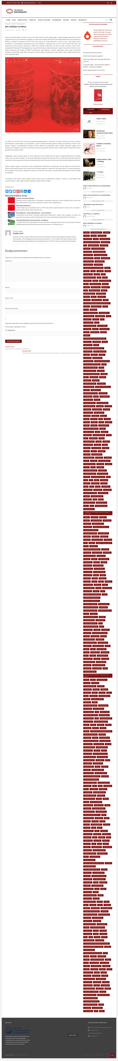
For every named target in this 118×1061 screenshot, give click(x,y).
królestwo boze (98, 565)
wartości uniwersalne (97, 959)
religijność (87, 808)
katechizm (95, 536)
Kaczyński (94, 517)
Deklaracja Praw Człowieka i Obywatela (95, 338)
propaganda (88, 763)
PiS (97, 712)
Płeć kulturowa (88, 718)
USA (105, 953)
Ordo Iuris (95, 683)
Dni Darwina (88, 351)
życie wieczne (88, 1011)
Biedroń (105, 284)
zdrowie (103, 991)
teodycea (107, 905)
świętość (87, 885)
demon (104, 341)
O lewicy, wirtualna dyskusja (25, 198)
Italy (92, 486)
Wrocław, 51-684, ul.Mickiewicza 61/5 (100, 1027)
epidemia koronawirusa (90, 393)
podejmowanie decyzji (101, 721)
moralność (87, 633)
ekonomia (95, 380)
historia (86, 451)
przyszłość (87, 786)
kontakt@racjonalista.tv (29, 2)
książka (103, 575)
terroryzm (104, 911)
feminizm (94, 419)
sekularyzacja (88, 840)
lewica (26, 30)
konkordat (87, 552)
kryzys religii (88, 572)
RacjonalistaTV (93, 1036)
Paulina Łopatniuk (104, 696)
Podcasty (32, 20)
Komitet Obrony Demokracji (92, 549)
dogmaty (94, 354)
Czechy (95, 329)
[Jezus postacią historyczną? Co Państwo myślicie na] (81, 1030)
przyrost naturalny (103, 782)
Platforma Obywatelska (91, 715)
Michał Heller (100, 620)
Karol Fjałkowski (103, 533)
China (105, 306)
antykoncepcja (99, 261)
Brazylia (87, 296)
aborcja (86, 232)
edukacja (104, 374)
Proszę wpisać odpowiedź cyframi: (15, 327)
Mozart (86, 636)
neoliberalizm (95, 652)
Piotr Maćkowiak (98, 708)
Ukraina (97, 937)
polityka (103, 728)
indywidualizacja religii (90, 470)
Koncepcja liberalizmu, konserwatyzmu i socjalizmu (32, 220)
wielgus (87, 966)
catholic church (96, 300)
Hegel (104, 444)
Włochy (102, 969)
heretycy (87, 448)
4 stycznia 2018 (101, 148)
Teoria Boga (95, 908)
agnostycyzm (105, 242)
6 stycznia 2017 (101, 135)
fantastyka (95, 416)
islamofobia (95, 483)
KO (85, 543)
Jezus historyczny (89, 502)
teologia (87, 908)
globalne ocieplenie (99, 435)
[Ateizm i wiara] (89, 118)
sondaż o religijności (99, 850)
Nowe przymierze (89, 662)
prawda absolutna (89, 747)
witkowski (94, 969)
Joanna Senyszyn (89, 509)
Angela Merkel (88, 258)
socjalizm (87, 847)
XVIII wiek (99, 988)
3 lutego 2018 (101, 164)
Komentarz (9, 261)
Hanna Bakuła (88, 444)
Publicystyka (22, 20)
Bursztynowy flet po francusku (92, 52)
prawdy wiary (88, 750)
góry (86, 438)
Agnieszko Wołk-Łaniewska (92, 242)
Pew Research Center (90, 705)
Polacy (93, 725)
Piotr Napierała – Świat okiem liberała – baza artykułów (33, 213)
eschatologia (88, 396)
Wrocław (105, 982)
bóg (86, 290)
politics (108, 725)
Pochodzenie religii (106, 718)
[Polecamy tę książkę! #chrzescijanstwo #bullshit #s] (64, 1030)
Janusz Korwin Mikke (90, 493)
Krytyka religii (88, 568)
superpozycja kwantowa (99, 876)
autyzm (97, 274)
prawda (108, 744)
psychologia (108, 786)
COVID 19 (87, 319)
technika (93, 905)
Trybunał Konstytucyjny (97, 927)
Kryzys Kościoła (99, 568)
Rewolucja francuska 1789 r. (92, 815)
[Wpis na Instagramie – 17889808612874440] (73, 1025)
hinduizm (105, 448)
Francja (86, 425)
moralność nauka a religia (99, 633)
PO (97, 718)
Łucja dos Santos (89, 588)
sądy (97, 831)
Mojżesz (97, 629)
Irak (108, 477)
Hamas (98, 441)
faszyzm (103, 416)
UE (85, 937)
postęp (95, 737)
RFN (104, 815)
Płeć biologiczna (104, 715)
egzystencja (94, 377)
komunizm (105, 549)
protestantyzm (98, 763)
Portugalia (87, 737)
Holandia (87, 454)
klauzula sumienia (97, 539)
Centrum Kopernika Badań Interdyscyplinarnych (97, 303)
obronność (87, 668)
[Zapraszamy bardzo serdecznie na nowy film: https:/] (73, 1030)
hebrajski (97, 444)
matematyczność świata (91, 607)
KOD (86, 546)
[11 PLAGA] (89, 172)
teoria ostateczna (106, 908)
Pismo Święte (104, 712)
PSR (100, 786)
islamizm (87, 483)
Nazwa (7, 287)
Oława (86, 679)
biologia (87, 287)
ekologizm (87, 380)
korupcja (87, 559)
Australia (100, 271)
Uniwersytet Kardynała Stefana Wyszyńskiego (96, 943)
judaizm (86, 517)
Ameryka (87, 248)
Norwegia (105, 658)
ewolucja (106, 409)
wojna (96, 972)
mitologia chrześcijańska (91, 626)
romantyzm (99, 818)
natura (86, 649)
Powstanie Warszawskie (91, 741)
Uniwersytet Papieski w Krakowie (93, 946)
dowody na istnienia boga (102, 361)
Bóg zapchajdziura (89, 293)
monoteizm (105, 629)
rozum (102, 821)
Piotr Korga (88, 708)
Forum (39, 2)
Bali (99, 277)
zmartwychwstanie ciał (90, 998)
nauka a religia (101, 649)
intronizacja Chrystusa (98, 477)
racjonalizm (103, 789)
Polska (13, 23)
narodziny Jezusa (98, 646)
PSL (95, 786)
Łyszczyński (88, 591)
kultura (95, 578)
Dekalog (87, 335)
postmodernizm (104, 737)
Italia (86, 486)
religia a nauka (88, 805)
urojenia (108, 946)
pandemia (87, 692)
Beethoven (87, 280)
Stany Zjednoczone (89, 866)
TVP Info (103, 930)
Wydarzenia (56, 20)
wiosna (86, 969)
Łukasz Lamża (107, 588)
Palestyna (104, 689)
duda (104, 364)
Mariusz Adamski (103, 604)
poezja (86, 725)
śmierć (105, 843)
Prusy (97, 766)
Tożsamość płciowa (89, 924)
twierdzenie (88, 934)
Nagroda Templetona (90, 642)
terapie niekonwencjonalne (91, 911)
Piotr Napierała (88, 712)
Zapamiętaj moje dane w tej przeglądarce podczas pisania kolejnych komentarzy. (29, 323)
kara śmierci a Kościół (90, 533)
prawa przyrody (99, 744)
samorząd (104, 831)
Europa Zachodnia (102, 403)
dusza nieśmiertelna (90, 371)
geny (97, 432)
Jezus (100, 499)
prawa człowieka (105, 741)
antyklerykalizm (88, 261)
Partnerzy (109, 1054)
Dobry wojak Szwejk (100, 351)
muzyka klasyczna (89, 639)
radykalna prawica (89, 798)
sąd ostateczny (88, 831)
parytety (102, 692)
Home (8, 20)
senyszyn (106, 840)
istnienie (104, 483)
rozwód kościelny (96, 824)
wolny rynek (88, 982)
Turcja (95, 930)
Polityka (8, 23)
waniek (86, 959)
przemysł (87, 770)
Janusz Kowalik (103, 493)
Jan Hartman (88, 489)
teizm (100, 905)
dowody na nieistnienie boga (92, 364)
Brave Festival (101, 293)
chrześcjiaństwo (89, 316)
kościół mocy (88, 562)
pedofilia (87, 699)
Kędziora (87, 539)
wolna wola (96, 975)
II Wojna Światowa (89, 464)
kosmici (96, 562)
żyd (96, 1011)
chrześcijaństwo (104, 313)
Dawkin (103, 332)
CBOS (105, 300)
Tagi (90, 112)
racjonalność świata (99, 792)
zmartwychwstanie (103, 995)
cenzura (87, 306)
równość (95, 821)
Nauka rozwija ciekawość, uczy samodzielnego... (97, 185)
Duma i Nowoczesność (90, 367)
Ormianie (100, 686)
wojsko (103, 972)
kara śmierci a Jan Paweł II (101, 527)
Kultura (66, 20)
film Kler (107, 419)
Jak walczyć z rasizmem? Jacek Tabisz (105, 132)
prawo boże (88, 753)
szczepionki (88, 892)
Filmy (14, 20)
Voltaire (93, 956)
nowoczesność (101, 662)
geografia (104, 432)
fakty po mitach (99, 412)
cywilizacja (87, 329)
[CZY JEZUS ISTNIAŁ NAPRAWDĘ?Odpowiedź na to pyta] (81, 1025)
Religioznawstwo (89, 811)
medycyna (93, 613)
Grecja (101, 438)
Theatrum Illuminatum (90, 914)
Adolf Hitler (88, 239)
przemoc (105, 766)
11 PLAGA (100, 172)
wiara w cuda (104, 962)
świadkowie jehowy (99, 879)
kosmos (104, 562)
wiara (86, 962)
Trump (86, 927)
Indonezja (100, 467)
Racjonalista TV (9, 1055)
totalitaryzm (88, 921)
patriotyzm (93, 696)
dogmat (86, 354)
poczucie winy (88, 721)
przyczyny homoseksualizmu (92, 776)
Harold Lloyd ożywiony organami (93, 56)
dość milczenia (88, 361)
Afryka (95, 239)
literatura (97, 584)
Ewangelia (87, 409)
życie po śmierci (97, 1008)
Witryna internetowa (11, 308)
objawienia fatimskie (99, 665)
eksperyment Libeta (90, 383)
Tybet (95, 934)
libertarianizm (88, 584)
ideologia (93, 460)
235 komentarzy (101, 150)
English (86, 390)
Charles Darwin (96, 306)
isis (91, 480)
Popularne (90, 109)
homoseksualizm (89, 457)
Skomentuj (18, 30)
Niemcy (93, 655)
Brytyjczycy (102, 296)
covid (108, 316)
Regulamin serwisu (100, 1054)
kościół (94, 559)
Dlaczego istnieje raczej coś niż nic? (94, 348)
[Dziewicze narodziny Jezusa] (89, 143)
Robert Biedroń (89, 818)
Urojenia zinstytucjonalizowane (93, 953)
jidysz (86, 506)
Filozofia (94, 422)
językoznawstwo (101, 502)
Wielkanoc (106, 966)
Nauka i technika (44, 20)
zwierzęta (87, 1008)
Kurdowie (102, 578)
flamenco (108, 422)
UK (91, 937)
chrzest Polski (100, 316)
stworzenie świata (98, 872)
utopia (86, 956)
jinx (92, 506)
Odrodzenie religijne (90, 671)
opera (92, 679)
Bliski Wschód (95, 287)
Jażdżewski (87, 499)
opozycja (87, 683)
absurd (93, 235)
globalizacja (87, 435)
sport (86, 856)
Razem (105, 798)
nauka (92, 649)
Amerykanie (88, 252)
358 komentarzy (101, 123)
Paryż (109, 692)
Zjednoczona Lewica (90, 995)
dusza (101, 367)
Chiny (86, 309)
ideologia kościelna (104, 460)
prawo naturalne (102, 757)
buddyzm (87, 300)
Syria (97, 889)
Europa (97, 399)
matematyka (103, 607)
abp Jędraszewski (96, 232)
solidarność (87, 850)
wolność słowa (101, 979)
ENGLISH (73, 20)
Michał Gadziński (89, 620)
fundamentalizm (104, 425)
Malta (104, 594)
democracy (87, 341)
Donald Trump (97, 358)
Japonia (86, 496)
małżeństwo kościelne (90, 604)
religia (86, 802)
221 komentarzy (101, 177)
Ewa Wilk (108, 406)
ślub (99, 843)
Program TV (82, 20)
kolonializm (93, 546)
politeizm (100, 725)
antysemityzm (88, 264)
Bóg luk (104, 290)
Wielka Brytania (96, 966)
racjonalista (94, 789)
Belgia (95, 280)
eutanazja (99, 406)
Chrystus (93, 309)
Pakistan (96, 689)
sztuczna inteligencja (90, 895)
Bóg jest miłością (94, 290)
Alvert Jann (104, 245)
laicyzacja (87, 581)
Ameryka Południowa (98, 248)
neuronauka (105, 652)
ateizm (107, 268)
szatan (103, 889)
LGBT (101, 581)
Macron (96, 591)
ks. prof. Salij (88, 575)
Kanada (86, 520)
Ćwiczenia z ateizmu (90, 325)
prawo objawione (89, 760)
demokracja (96, 341)
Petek (94, 702)
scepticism (97, 834)
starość (104, 869)
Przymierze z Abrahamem (91, 779)
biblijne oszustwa (95, 284)
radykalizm (101, 795)
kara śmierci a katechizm (91, 530)
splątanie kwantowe (90, 853)
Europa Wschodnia (89, 403)
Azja (103, 274)
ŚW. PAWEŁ (88, 879)
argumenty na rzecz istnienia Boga (93, 268)
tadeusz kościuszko (89, 901)
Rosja (106, 818)
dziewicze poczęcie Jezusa (91, 374)
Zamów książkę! (98, 104)
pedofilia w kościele (97, 699)
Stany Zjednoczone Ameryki (92, 869)
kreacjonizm (88, 565)
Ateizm (86, 271)
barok (104, 277)
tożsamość (97, 921)
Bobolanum (106, 287)
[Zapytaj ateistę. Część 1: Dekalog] (89, 159)
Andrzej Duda (88, 255)
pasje (86, 696)
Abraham (106, 232)
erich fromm (103, 393)
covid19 (96, 319)
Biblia (86, 284)
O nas (91, 1054)
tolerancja (87, 917)
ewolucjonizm (88, 412)
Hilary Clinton (96, 448)
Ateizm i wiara (101, 119)
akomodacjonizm (93, 245)
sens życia (97, 840)
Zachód (108, 988)
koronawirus (101, 556)
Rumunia (87, 827)
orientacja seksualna (90, 686)
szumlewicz (88, 898)
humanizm (107, 457)
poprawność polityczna (90, 734)
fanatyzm (87, 416)
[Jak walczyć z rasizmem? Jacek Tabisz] (89, 131)
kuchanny (87, 578)
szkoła (95, 892)
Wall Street (102, 956)
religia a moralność (96, 802)
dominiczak (87, 358)
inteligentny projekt (90, 473)
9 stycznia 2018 (101, 121)
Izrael (97, 486)
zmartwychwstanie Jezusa (91, 1001)
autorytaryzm (88, 274)
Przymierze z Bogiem (90, 782)
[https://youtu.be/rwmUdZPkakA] (64, 1025)
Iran (86, 480)
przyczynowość (88, 773)
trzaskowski (88, 930)
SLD (94, 843)
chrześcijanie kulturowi (90, 313)
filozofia (87, 422)
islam (96, 480)
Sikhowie (87, 843)
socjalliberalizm (96, 847)
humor (86, 460)
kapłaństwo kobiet (98, 523)
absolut (86, 235)
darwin (86, 332)
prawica (97, 750)
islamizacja (104, 480)
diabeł (96, 345)
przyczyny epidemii (101, 773)
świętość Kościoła (97, 885)
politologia (87, 728)
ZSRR (101, 1004)
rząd (94, 827)
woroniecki (97, 982)
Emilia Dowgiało (89, 387)
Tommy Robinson (97, 917)
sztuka (100, 895)
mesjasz (102, 617)
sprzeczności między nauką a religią (94, 863)
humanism (99, 457)
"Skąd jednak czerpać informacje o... (93, 204)
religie (107, 805)
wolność (105, 975)
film (100, 419)
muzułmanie (95, 636)
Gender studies (89, 432)
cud (102, 319)
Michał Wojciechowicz (90, 623)
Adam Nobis (102, 235)
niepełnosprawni (102, 655)
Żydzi (101, 1011)
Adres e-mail (9, 298)
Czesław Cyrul (18, 233)
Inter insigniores (102, 473)
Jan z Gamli (107, 489)
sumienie (87, 876)
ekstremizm (101, 383)
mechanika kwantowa (104, 610)
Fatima (86, 419)
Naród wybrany (103, 642)
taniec (106, 901)
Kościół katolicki (104, 559)
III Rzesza (100, 464)
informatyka (102, 470)
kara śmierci (88, 527)
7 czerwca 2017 (101, 175)
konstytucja (107, 552)
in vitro (86, 467)
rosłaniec (87, 821)
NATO (107, 646)
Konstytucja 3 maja (89, 556)
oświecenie (87, 689)
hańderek (106, 441)
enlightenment (95, 390)
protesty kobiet (89, 766)
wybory (97, 985)
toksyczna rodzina (104, 914)
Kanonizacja (107, 520)
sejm (95, 837)
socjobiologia (107, 847)
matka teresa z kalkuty (90, 610)
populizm (102, 734)
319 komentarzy (101, 138)
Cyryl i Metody (102, 325)
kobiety (92, 543)
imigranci (108, 464)
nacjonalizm (100, 639)
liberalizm (108, 581)
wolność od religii (89, 979)
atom (93, 271)
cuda (97, 322)
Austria (108, 271)
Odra (105, 668)
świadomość (88, 882)
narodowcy (87, 646)
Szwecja (96, 898)
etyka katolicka (104, 396)
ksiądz (96, 575)
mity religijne (88, 629)
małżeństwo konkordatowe (92, 601)
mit (100, 623)
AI (85, 245)
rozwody (106, 824)
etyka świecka (88, 399)
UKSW (104, 937)
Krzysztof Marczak (99, 572)
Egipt (86, 377)
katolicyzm (104, 536)
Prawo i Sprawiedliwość (100, 753)
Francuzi (94, 425)
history (94, 451)
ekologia (102, 377)
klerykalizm (108, 539)
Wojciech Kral (88, 972)
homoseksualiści (97, 454)
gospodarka (93, 438)
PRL (108, 760)
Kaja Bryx (103, 517)
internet (87, 477)
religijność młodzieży (98, 808)
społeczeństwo (102, 853)
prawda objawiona (101, 747)
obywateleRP (97, 668)
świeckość (103, 882)
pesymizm (87, 702)
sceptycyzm (107, 834)
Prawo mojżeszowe (90, 757)
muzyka (103, 636)
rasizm (98, 798)
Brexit (93, 296)
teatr (86, 905)
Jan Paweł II (98, 489)
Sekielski (101, 837)
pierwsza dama (103, 705)
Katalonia (87, 536)
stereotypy (87, 872)
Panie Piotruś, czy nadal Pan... (91, 213)
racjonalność (88, 792)
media (86, 613)
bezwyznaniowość (105, 280)
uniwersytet (100, 940)
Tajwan (99, 901)
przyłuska (105, 776)
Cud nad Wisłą (88, 322)
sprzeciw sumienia (89, 860)
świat (95, 882)
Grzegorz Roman (89, 441)
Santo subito (88, 834)
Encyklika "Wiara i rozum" (102, 387)
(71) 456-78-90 (93, 1030)
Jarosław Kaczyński (97, 496)
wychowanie (105, 985)
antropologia (105, 258)
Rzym (99, 827)
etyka (96, 396)
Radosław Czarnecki (90, 795)
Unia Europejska (89, 940)
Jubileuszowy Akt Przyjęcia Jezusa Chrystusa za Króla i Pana (97, 513)
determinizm (88, 345)
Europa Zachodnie (89, 406)
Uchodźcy (103, 934)
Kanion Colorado (96, 520)
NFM (86, 655)
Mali (103, 591)
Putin (86, 789)
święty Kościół (88, 889)
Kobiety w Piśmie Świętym (104, 543)
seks (108, 837)
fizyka (101, 422)
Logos (105, 584)
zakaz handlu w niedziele (91, 991)
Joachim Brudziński (101, 506)
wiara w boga (94, 962)
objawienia (87, 665)
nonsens (97, 658)
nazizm (86, 652)
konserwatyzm (97, 552)
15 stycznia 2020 (9, 30)
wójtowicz (87, 975)
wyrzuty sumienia (89, 988)
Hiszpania (101, 451)
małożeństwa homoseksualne (92, 594)
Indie (93, 467)
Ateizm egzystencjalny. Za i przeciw (94, 70)
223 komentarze (101, 166)
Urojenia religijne (89, 950)
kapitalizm (87, 523)
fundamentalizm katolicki (91, 428)
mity (101, 626)
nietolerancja (88, 658)
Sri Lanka (108, 863)
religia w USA (98, 805)
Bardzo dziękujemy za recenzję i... (93, 223)
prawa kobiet (88, 744)
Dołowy (102, 354)
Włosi (109, 969)
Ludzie (98, 588)
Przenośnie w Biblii (98, 770)
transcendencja (102, 924)
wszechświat (88, 985)
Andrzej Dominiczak (99, 252)
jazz (95, 499)
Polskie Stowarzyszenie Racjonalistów (101, 731)
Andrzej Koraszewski (100, 255)
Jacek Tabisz (106, 486)
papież (94, 692)
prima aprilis (100, 760)
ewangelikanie (97, 409)
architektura (98, 264)
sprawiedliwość (95, 856)
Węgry (108, 959)
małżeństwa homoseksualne (92, 597)
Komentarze (105, 109)
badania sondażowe (90, 277)
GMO (108, 435)
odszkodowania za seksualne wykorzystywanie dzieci (96, 675)
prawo (104, 750)
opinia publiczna (102, 679)
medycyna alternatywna (91, 617)
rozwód (86, 824)
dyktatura (100, 371)
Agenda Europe (105, 239)
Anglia (97, 258)
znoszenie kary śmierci (90, 1004)
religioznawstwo (101, 811)
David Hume (95, 332)
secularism (87, 837)
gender (102, 428)
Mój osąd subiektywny (23, 205)
